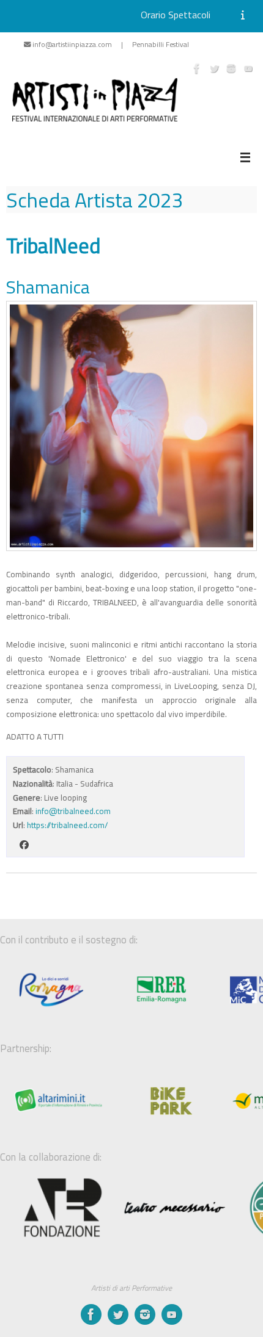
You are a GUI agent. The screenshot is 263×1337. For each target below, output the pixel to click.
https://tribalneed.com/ (67, 825)
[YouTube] (248, 68)
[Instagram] (231, 68)
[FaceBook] (197, 68)
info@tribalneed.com (73, 811)
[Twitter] (214, 68)
